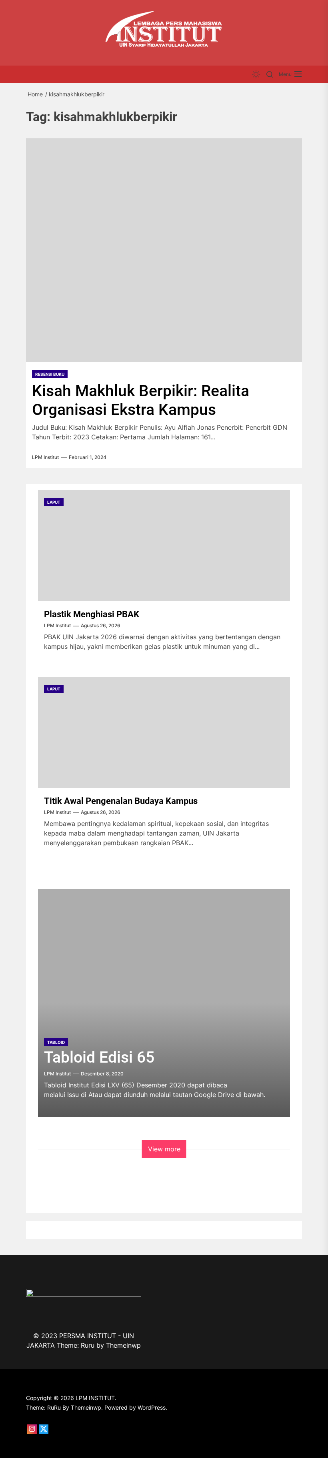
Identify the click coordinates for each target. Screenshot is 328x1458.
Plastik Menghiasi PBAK (91, 614)
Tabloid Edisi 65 (99, 1057)
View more (164, 1149)
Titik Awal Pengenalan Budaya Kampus (121, 801)
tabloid (56, 1042)
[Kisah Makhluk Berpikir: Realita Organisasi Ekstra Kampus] (164, 250)
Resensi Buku (49, 374)
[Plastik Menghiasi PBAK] (164, 545)
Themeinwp (123, 1345)
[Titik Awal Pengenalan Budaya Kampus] (164, 732)
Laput (53, 502)
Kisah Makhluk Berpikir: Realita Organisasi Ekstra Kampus (140, 400)
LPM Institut (45, 457)
